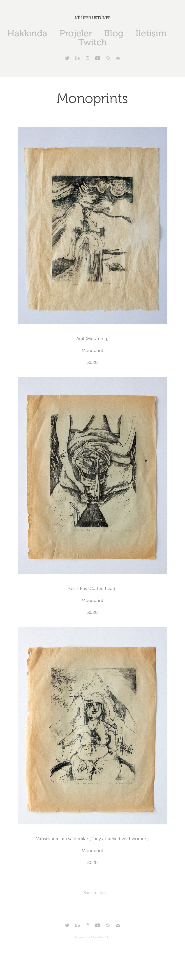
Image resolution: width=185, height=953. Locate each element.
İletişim (151, 33)
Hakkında (27, 33)
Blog (113, 33)
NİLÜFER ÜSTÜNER (93, 18)
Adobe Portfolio (100, 937)
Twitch (92, 42)
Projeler (76, 33)
